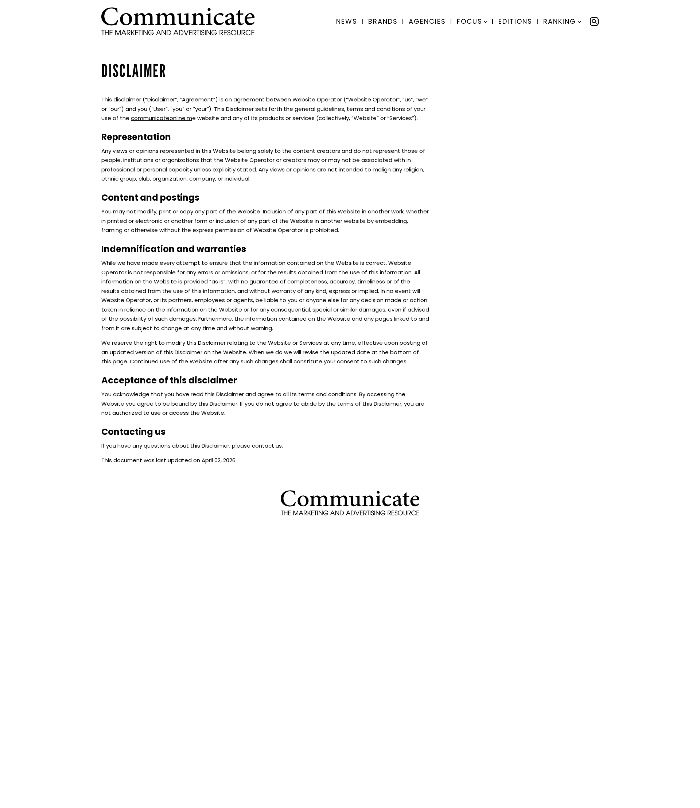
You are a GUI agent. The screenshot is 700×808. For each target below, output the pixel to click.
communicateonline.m (161, 118)
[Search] (594, 21)
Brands (383, 21)
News (346, 21)
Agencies (427, 21)
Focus (469, 21)
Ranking (559, 21)
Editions (515, 21)
